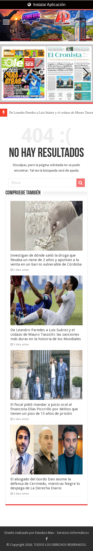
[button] (86, 73)
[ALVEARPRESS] (46, 25)
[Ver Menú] (6, 22)
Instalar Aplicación (48, 4)
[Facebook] (46, 539)
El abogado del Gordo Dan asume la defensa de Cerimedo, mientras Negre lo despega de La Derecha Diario (45, 483)
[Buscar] (80, 183)
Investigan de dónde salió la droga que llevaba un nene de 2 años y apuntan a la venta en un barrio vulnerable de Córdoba (46, 260)
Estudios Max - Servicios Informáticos (62, 533)
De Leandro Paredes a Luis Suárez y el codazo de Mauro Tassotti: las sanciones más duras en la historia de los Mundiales (45, 334)
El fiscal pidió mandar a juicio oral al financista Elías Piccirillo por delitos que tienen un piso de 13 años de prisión (44, 409)
